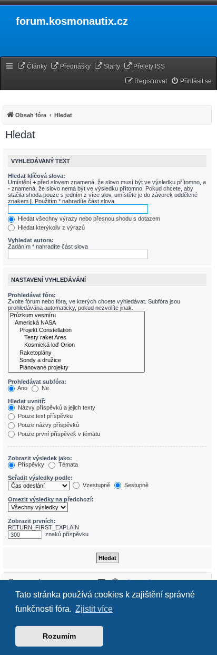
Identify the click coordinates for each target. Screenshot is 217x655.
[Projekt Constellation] (76, 330)
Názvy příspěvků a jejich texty (55, 407)
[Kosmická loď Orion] (76, 345)
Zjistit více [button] (94, 608)
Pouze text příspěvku (44, 416)
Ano (21, 388)
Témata (67, 464)
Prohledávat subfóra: (37, 381)
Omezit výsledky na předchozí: (51, 499)
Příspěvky (30, 464)
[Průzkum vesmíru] (76, 315)
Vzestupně (95, 485)
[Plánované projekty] (76, 368)
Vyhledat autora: (31, 240)
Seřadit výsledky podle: (40, 477)
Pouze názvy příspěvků (47, 425)
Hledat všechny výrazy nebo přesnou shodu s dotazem (88, 218)
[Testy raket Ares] (76, 337)
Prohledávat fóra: (32, 295)
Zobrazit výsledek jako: (40, 458)
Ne (44, 388)
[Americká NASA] (76, 323)
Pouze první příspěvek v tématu (58, 434)
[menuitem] (32, 67)
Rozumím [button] (59, 636)
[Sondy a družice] (76, 360)
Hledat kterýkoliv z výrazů (50, 227)
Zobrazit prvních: (32, 521)
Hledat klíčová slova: (36, 176)
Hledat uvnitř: (27, 401)
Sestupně (136, 485)
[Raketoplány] (76, 353)
